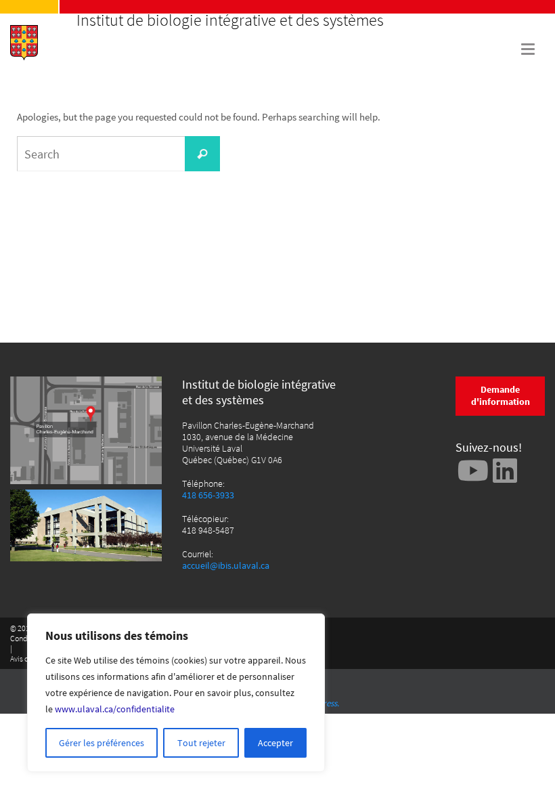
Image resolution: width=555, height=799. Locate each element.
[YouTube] (473, 470)
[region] (176, 692)
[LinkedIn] (505, 470)
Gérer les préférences (101, 743)
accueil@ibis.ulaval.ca (225, 565)
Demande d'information (500, 395)
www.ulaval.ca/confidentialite (115, 709)
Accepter (275, 743)
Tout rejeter (201, 743)
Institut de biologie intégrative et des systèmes (230, 20)
